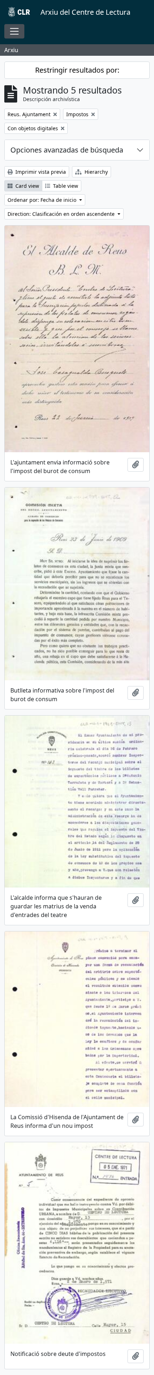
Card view (26, 185)
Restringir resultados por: (77, 70)
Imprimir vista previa (40, 171)
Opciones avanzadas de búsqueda (66, 150)
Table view (65, 185)
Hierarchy (95, 171)
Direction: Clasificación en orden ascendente (62, 213)
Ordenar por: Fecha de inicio (43, 199)
